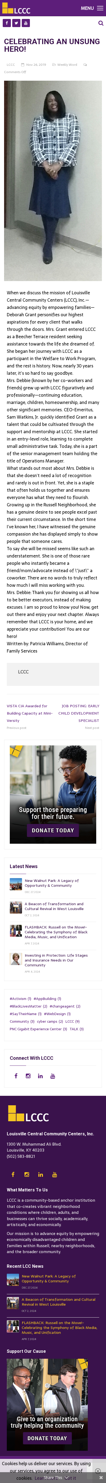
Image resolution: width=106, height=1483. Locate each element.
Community (22, 1021)
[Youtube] (26, 23)
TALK (77, 1029)
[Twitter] (16, 23)
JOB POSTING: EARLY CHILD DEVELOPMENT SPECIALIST (78, 713)
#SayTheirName (26, 1014)
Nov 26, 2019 (36, 64)
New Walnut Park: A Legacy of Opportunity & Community (52, 883)
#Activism (20, 999)
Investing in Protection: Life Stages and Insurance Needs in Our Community (56, 960)
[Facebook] (7, 23)
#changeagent (65, 1006)
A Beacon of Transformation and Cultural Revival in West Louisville (54, 906)
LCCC (23, 671)
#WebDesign (57, 1014)
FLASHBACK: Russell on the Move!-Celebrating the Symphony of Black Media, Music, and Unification (56, 932)
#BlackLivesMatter (28, 1006)
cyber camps (50, 1021)
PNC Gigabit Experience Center (38, 1029)
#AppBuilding (47, 999)
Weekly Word (67, 64)
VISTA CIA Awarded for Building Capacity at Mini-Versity (30, 713)
